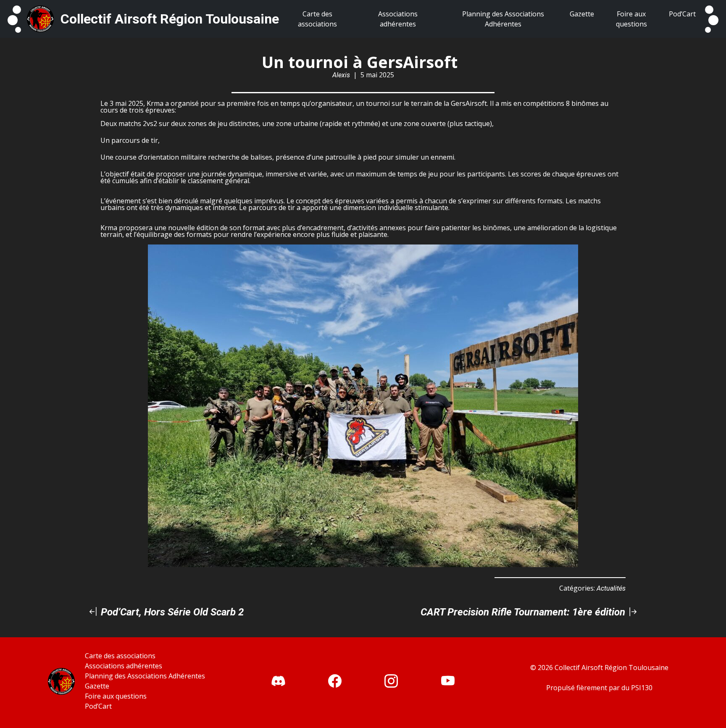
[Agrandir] (567, 255)
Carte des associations (120, 655)
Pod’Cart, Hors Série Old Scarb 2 (171, 612)
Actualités (611, 588)
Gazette (97, 686)
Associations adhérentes (123, 665)
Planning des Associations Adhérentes (145, 676)
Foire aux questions (116, 696)
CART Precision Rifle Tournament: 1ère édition (524, 612)
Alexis (341, 75)
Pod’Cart (98, 706)
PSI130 (641, 687)
